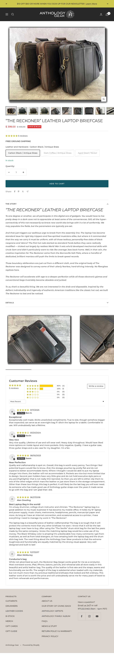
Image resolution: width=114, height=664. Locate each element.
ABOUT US (47, 601)
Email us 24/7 (84, 605)
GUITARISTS (11, 601)
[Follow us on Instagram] (89, 616)
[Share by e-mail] (27, 191)
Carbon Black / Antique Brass (22, 153)
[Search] (12, 14)
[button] (12, 136)
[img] (23, 410)
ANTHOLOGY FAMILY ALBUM (56, 616)
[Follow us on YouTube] (97, 616)
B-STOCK (10, 616)
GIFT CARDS (12, 626)
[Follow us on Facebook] (82, 616)
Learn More (91, 4)
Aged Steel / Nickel (87, 153)
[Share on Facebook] (14, 191)
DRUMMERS (12, 606)
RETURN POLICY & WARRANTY (57, 631)
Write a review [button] (96, 386)
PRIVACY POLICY (50, 636)
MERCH (9, 621)
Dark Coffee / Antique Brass (57, 153)
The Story (11, 204)
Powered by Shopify (31, 645)
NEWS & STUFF (49, 626)
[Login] (101, 14)
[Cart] (107, 14)
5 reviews (13, 388)
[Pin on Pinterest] (18, 191)
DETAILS (10, 303)
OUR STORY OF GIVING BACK (56, 606)
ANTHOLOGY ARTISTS (52, 611)
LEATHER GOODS (14, 611)
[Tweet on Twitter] (23, 191)
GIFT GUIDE (11, 631)
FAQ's (44, 621)
